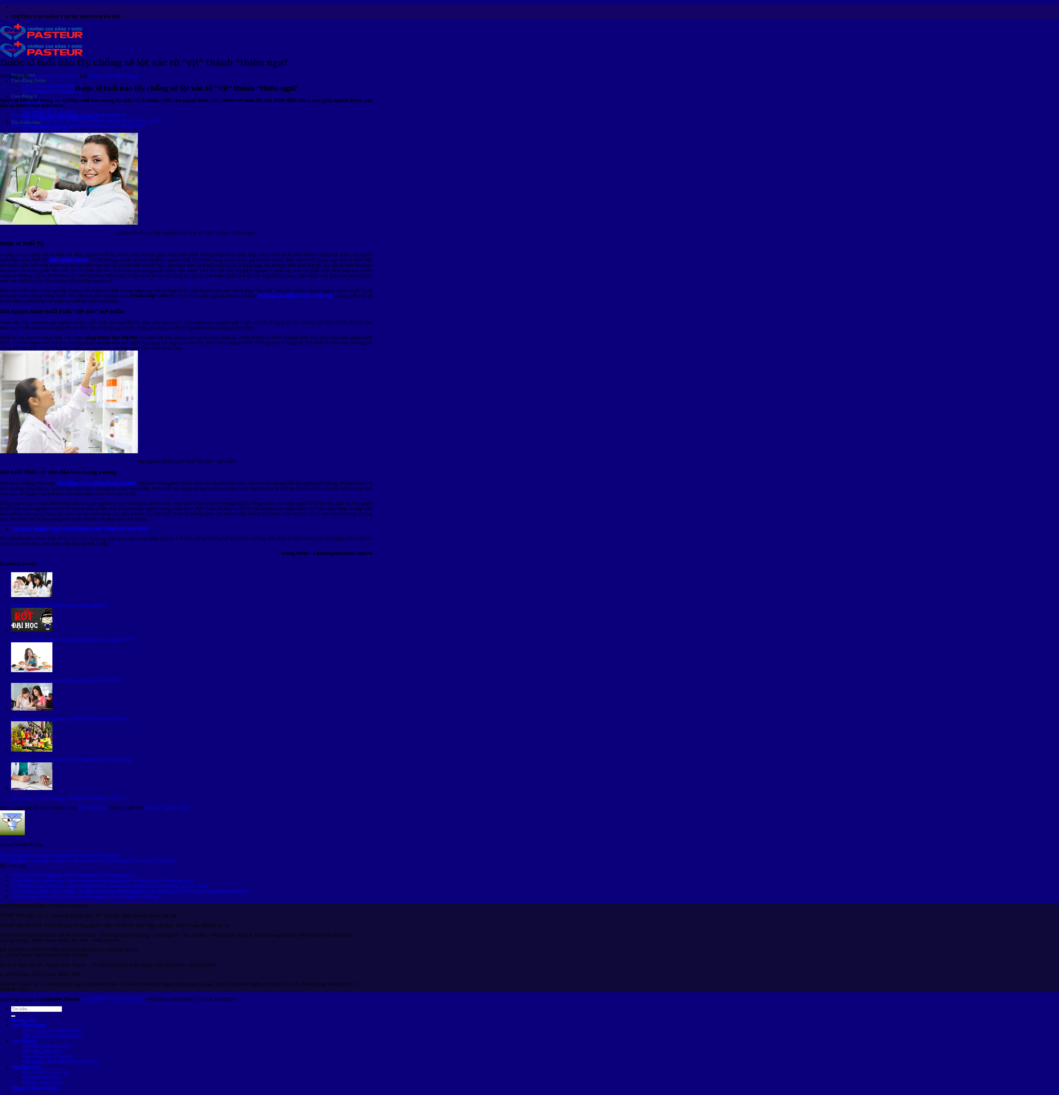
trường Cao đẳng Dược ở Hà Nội (295, 295)
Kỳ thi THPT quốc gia (46, 1072)
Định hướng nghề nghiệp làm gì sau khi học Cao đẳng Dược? (78, 125)
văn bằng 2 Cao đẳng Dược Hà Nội (96, 483)
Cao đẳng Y (24, 96)
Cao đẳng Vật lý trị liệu (47, 112)
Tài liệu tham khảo (42, 1082)
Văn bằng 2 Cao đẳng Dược (52, 91)
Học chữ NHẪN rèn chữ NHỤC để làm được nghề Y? (68, 115)
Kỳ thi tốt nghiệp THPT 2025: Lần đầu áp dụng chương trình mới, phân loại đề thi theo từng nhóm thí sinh (129, 891)
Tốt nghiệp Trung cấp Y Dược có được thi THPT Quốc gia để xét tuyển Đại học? (88, 860)
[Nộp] (13, 1016)
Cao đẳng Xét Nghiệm (46, 1046)
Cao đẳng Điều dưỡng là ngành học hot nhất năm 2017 (60, 855)
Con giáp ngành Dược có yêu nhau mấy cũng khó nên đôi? (79, 528)
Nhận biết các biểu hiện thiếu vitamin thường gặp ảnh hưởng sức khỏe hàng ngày (102, 880)
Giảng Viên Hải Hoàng (113, 76)
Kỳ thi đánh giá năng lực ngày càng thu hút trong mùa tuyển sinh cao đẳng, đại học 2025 (109, 886)
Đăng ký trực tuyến (34, 1088)
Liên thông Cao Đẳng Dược (52, 85)
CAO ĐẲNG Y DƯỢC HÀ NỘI (112, 999)
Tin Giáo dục (10, 49)
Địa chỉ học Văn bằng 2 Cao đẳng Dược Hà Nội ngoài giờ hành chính (86, 120)
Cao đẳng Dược (29, 80)
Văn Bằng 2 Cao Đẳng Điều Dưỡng (60, 1061)
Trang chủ (23, 1019)
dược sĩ (153, 807)
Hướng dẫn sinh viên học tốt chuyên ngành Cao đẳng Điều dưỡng (84, 896)
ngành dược (177, 807)
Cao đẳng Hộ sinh (41, 1051)
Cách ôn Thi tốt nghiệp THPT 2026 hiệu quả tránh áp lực (73, 875)
